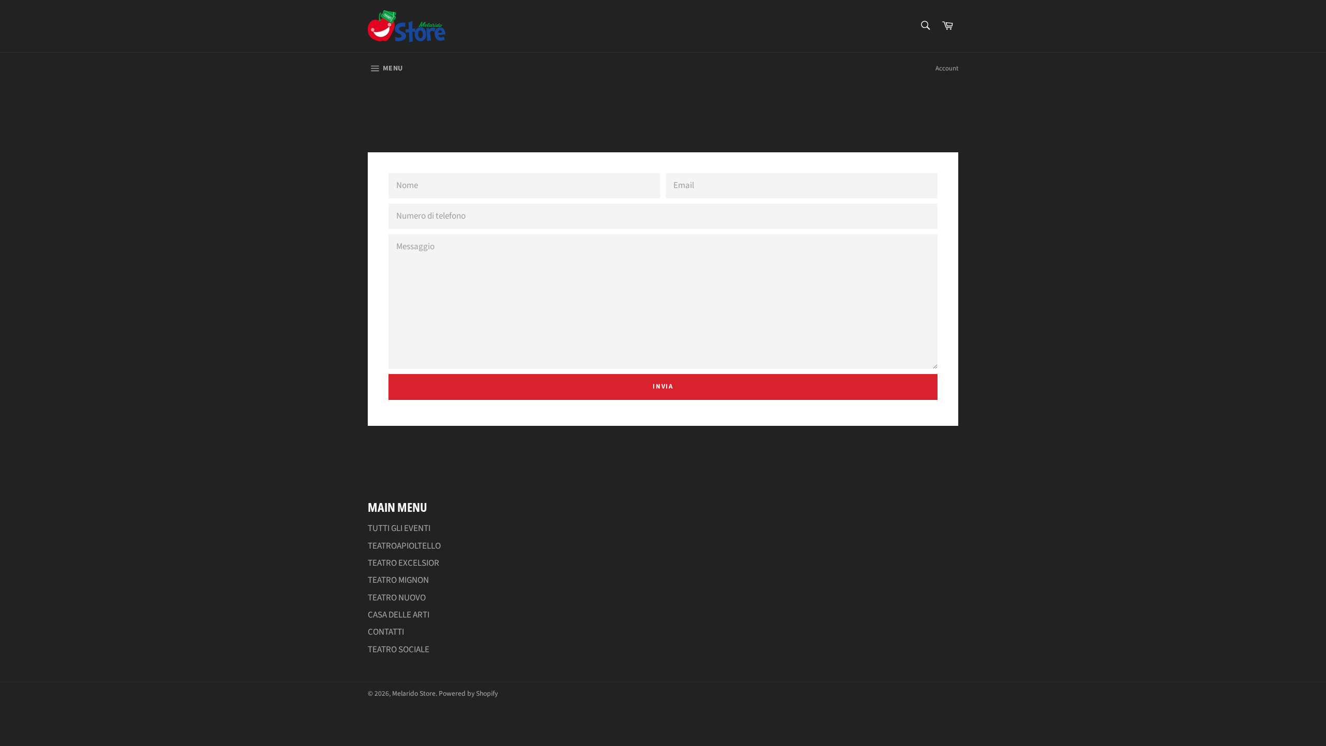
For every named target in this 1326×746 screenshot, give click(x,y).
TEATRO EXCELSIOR (403, 563)
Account (946, 68)
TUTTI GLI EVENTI (399, 528)
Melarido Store (414, 693)
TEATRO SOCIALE (398, 649)
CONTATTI (386, 632)
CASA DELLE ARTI (398, 615)
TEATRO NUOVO (397, 598)
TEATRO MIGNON (398, 580)
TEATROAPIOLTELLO (404, 546)
